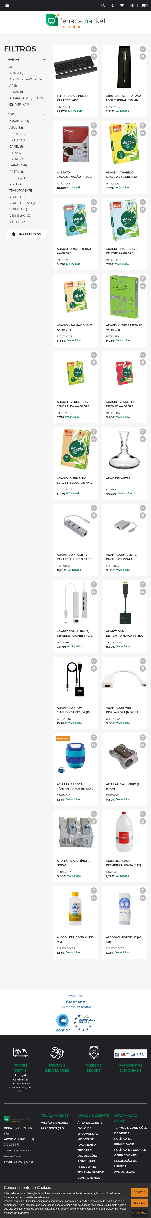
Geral (18, 1162)
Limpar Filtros (29, 234)
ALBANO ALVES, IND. (25, 98)
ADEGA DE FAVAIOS (25, 79)
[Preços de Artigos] (112, 5)
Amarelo (18, 121)
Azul (15, 127)
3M (12, 67)
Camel (15, 146)
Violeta (17, 222)
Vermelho (19, 215)
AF (12, 85)
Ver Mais (22, 104)
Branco (17, 140)
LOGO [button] (75, 21)
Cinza (15, 153)
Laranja (17, 165)
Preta (15, 171)
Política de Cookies (16, 1212)
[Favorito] (94, 49)
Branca (16, 134)
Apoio (30, 1162)
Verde (16, 197)
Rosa (15, 184)
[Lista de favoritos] (122, 5)
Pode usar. (75, 1001)
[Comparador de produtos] (132, 5)
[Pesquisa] (103, 5)
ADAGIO (17, 73)
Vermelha (19, 209)
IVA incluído (75, 110)
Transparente (22, 190)
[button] (7, 5)
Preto (16, 178)
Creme (16, 159)
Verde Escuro (22, 203)
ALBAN (15, 92)
